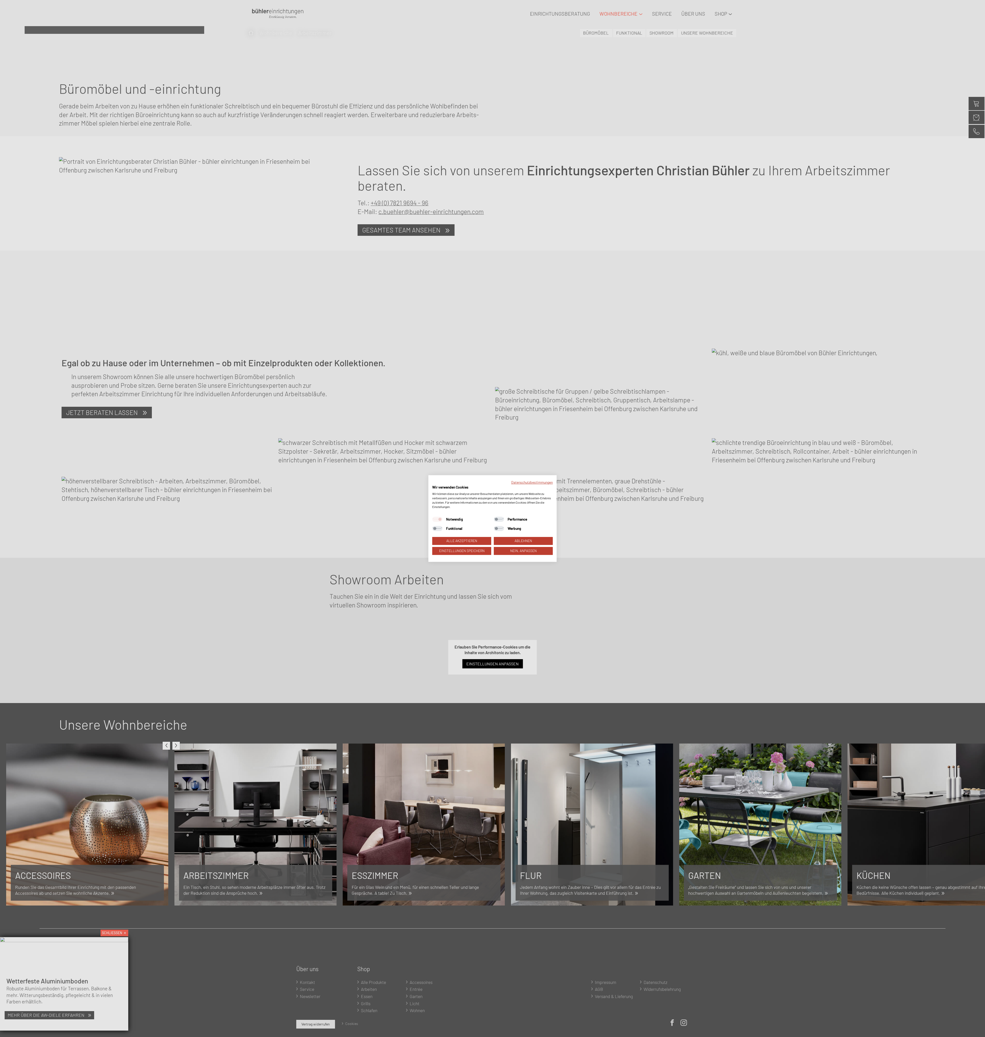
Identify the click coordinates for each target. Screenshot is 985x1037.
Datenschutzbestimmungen (532, 482)
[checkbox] (437, 519)
